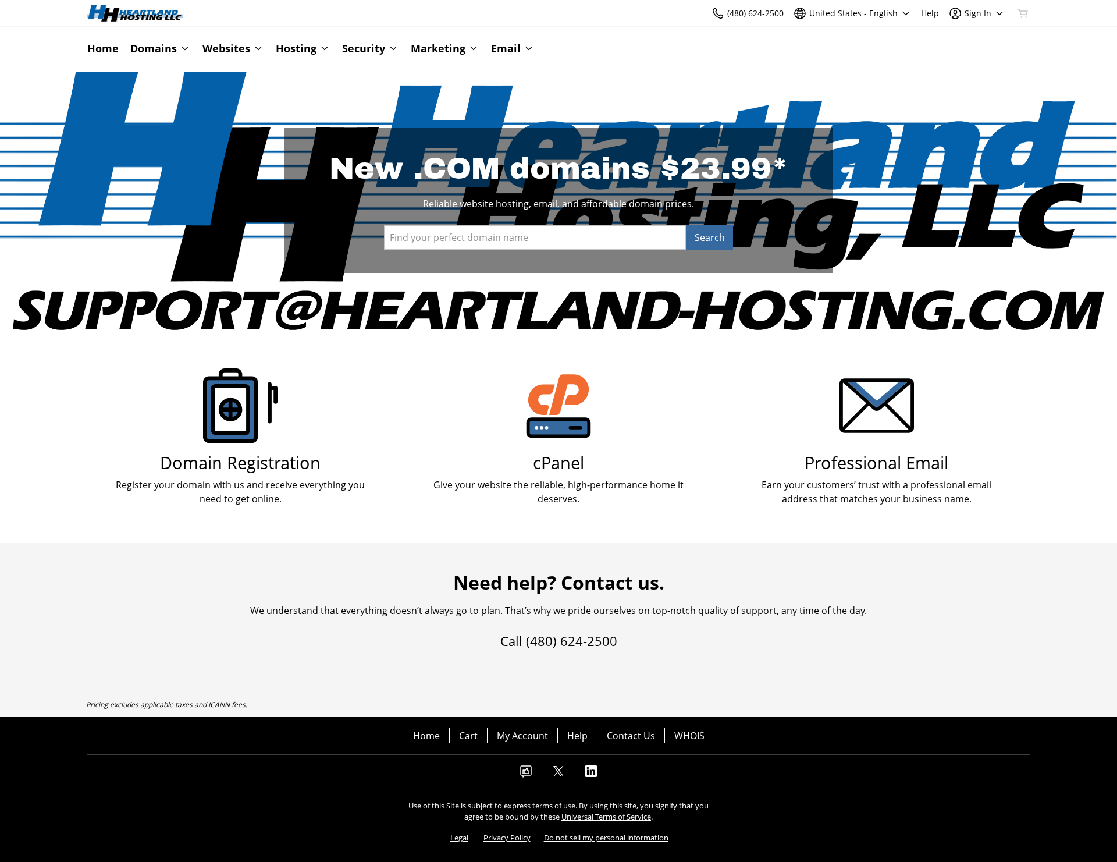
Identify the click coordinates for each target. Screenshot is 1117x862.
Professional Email (876, 462)
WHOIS (689, 735)
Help (577, 735)
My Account (522, 735)
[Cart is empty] (1023, 13)
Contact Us (631, 735)
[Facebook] (526, 774)
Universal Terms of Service (606, 816)
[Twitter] (558, 774)
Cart (468, 735)
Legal (459, 837)
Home (426, 735)
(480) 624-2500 (571, 641)
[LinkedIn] (591, 774)
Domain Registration (240, 462)
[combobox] (535, 237)
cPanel (558, 462)
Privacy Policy (507, 837)
